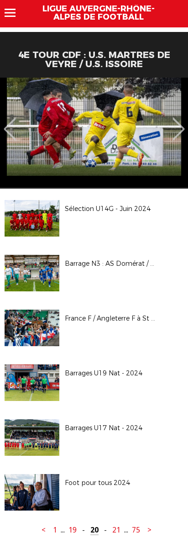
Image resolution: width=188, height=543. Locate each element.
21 (116, 530)
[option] (94, 132)
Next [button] (179, 122)
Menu (14, 12)
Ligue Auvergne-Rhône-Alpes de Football (98, 13)
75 (136, 530)
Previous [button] (10, 122)
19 (72, 530)
